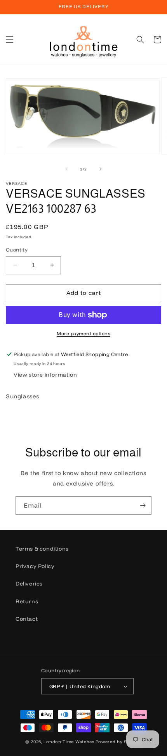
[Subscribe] (142, 505)
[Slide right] (100, 168)
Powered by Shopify (119, 741)
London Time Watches (68, 741)
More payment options (83, 333)
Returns (27, 601)
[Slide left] (66, 168)
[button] (9, 39)
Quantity (17, 249)
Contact (27, 618)
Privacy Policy (35, 566)
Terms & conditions (42, 548)
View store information (45, 374)
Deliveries (29, 583)
